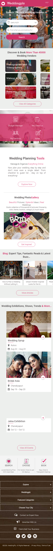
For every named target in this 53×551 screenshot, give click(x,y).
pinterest (29, 536)
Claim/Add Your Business (29, 529)
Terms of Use (46, 545)
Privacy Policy (36, 545)
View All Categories (27, 103)
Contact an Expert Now (29, 515)
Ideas (32, 202)
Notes (37, 138)
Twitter (24, 536)
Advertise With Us (29, 522)
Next (52, 273)
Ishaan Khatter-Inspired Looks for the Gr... (35, 283)
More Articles (27, 292)
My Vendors (15, 138)
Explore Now (26, 184)
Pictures (16, 202)
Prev (1, 273)
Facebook (18, 536)
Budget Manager (15, 125)
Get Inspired (26, 244)
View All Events (26, 447)
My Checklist (37, 125)
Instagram (35, 536)
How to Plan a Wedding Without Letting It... (11, 283)
